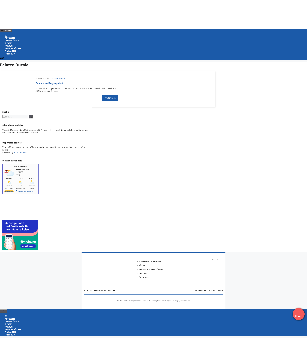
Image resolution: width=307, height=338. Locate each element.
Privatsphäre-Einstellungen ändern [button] (129, 301)
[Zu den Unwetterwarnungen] (10, 177)
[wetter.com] (9, 192)
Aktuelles (10, 38)
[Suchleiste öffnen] (2, 58)
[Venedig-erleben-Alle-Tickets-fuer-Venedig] (48, 24)
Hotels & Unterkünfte (151, 269)
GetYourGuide (20, 152)
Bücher (143, 265)
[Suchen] (31, 116)
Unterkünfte (12, 40)
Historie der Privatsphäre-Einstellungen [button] (157, 301)
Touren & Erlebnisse (150, 261)
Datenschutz (216, 290)
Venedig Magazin (58, 78)
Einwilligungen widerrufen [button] (181, 301)
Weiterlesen (110, 98)
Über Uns (144, 277)
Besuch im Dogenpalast (49, 83)
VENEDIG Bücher (13, 48)
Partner (143, 273)
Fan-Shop (10, 53)
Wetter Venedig (20, 166)
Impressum (201, 290)
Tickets (8, 43)
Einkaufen (10, 51)
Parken (9, 46)
